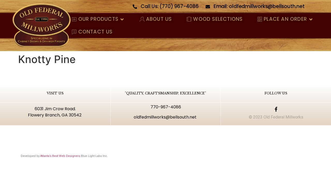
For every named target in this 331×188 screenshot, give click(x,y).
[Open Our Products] (122, 19)
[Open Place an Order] (310, 19)
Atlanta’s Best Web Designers (60, 156)
